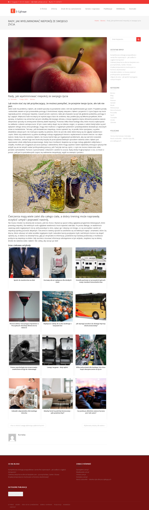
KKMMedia (120, 9)
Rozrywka (113, 113)
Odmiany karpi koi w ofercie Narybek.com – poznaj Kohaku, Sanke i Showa (33, 474)
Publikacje (108, 9)
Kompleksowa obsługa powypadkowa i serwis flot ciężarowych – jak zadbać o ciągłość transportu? (123, 57)
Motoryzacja (114, 108)
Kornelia (14, 99)
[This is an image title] (57, 65)
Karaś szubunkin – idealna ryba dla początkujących (93, 479)
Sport (112, 115)
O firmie (43, 9)
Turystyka (113, 117)
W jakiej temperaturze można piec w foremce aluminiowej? (28, 477)
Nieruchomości (115, 110)
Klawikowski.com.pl (82, 472)
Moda (112, 105)
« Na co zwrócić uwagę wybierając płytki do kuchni (27, 425)
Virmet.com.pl (81, 474)
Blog (111, 95)
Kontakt (132, 9)
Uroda (112, 120)
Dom (112, 98)
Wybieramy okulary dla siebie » (94, 425)
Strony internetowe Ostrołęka (120, 136)
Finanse (113, 100)
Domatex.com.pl (81, 477)
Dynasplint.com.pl (82, 470)
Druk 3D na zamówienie (71, 9)
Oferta (54, 9)
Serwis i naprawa (92, 9)
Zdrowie (113, 122)
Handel (112, 103)
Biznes (32, 99)
